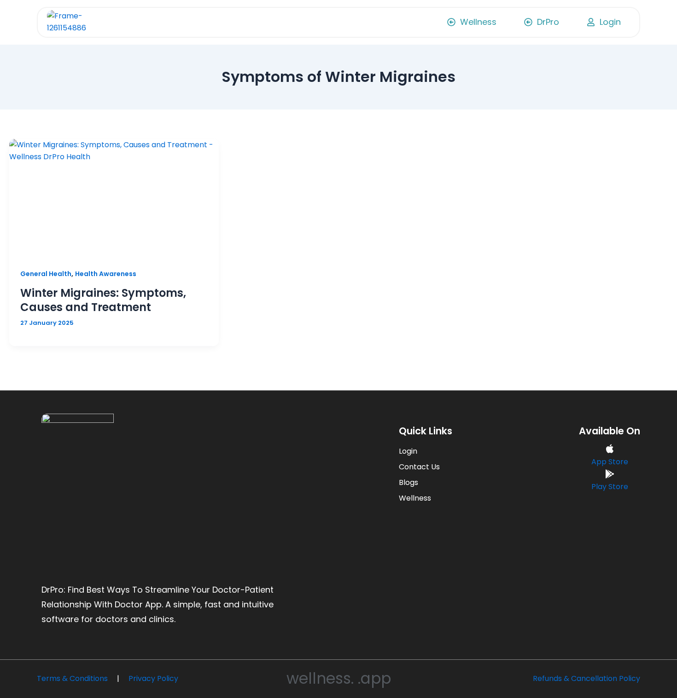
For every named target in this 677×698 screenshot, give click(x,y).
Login (408, 451)
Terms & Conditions (72, 678)
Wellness (415, 498)
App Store (609, 461)
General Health (45, 273)
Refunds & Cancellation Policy (586, 678)
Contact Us (419, 466)
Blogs (408, 482)
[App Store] (610, 450)
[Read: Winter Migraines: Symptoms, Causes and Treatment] (114, 198)
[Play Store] (609, 474)
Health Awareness (105, 273)
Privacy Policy (153, 678)
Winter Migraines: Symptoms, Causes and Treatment (103, 300)
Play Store (609, 486)
